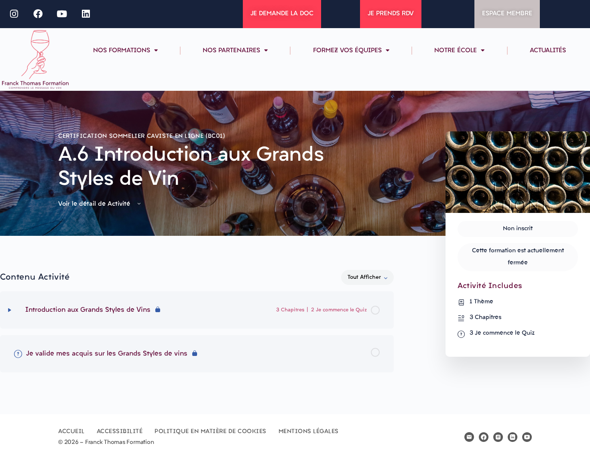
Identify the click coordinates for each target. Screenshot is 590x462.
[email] (469, 437)
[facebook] (483, 437)
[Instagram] (14, 14)
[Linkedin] (86, 14)
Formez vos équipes (347, 50)
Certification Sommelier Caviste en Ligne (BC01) (142, 136)
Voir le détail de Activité (95, 204)
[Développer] (9, 310)
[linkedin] (512, 437)
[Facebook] (38, 14)
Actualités (548, 50)
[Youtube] (62, 14)
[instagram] (498, 437)
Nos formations (121, 50)
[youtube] (527, 437)
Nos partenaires (231, 50)
